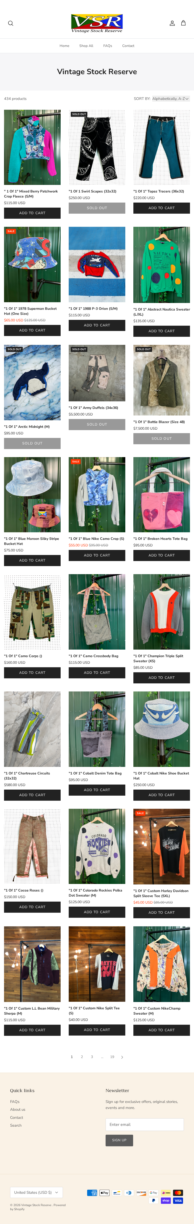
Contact (128, 45)
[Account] (171, 23)
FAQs (107, 45)
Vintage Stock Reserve (36, 1205)
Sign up (119, 1140)
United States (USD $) (167, 4)
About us (17, 1109)
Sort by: (142, 98)
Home (64, 45)
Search (16, 1125)
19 (112, 1056)
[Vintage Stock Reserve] (97, 23)
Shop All (86, 45)
